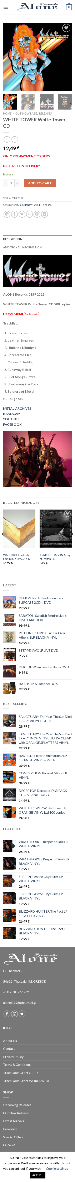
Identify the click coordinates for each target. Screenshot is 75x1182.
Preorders (10, 1129)
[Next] (65, 57)
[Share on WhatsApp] (7, 214)
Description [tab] (12, 239)
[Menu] (5, 7)
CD (19, 204)
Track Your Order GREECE (22, 1073)
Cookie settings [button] (57, 1168)
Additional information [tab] (22, 247)
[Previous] (10, 57)
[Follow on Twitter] (22, 1013)
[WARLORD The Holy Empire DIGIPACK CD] (19, 529)
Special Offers (13, 1137)
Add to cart (40, 183)
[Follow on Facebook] (7, 1013)
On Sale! (9, 1145)
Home (7, 113)
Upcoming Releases (17, 1105)
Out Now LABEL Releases (33, 113)
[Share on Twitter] (22, 214)
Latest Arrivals (13, 1121)
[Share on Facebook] (14, 214)
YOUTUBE (11, 419)
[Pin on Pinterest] (37, 214)
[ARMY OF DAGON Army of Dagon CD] (56, 529)
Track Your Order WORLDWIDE (26, 1081)
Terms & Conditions (17, 1064)
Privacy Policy (13, 1057)
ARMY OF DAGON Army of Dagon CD (55, 556)
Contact (9, 1048)
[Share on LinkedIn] (44, 214)
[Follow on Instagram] (14, 1013)
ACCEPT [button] (37, 1175)
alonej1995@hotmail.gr (20, 1002)
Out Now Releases (16, 1113)
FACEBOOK (12, 424)
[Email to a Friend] (29, 214)
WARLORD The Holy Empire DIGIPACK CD (16, 556)
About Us (10, 1041)
